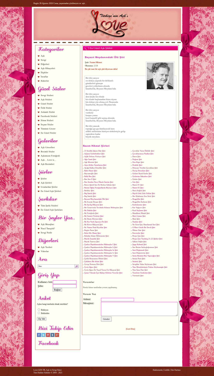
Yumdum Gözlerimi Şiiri (141, 273)
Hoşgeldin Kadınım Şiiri (141, 202)
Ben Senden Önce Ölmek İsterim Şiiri (98, 182)
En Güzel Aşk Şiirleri (51, 191)
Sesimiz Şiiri (137, 261)
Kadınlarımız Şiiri (139, 205)
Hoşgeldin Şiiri (138, 199)
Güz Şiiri (135, 182)
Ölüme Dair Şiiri (138, 230)
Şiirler (44, 178)
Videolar (45, 251)
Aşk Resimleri (47, 164)
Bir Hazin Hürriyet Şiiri (93, 219)
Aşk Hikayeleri (48, 68)
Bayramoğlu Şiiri (90, 173)
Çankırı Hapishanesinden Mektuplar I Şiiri (100, 244)
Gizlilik (167, 370)
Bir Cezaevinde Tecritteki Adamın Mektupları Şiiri (103, 208)
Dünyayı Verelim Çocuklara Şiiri (145, 168)
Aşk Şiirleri (46, 183)
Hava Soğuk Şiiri (139, 191)
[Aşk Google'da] (57, 336)
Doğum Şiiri (137, 159)
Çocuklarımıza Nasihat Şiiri (142, 154)
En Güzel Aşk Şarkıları (52, 210)
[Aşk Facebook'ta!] (39, 336)
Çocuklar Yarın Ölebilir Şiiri (143, 151)
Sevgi (43, 60)
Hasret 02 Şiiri (137, 188)
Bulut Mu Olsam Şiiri (92, 233)
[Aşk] (107, 43)
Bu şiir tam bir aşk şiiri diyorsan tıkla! (101, 69)
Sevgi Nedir (46, 233)
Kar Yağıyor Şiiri (139, 208)
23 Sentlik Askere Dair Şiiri (94, 151)
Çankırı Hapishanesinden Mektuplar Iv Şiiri (101, 253)
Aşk (43, 56)
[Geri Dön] (130, 329)
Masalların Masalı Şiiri (141, 213)
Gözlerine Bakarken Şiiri (141, 176)
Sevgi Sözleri (47, 95)
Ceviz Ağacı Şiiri (90, 267)
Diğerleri (45, 64)
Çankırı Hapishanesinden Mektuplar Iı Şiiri (100, 247)
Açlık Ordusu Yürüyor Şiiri (94, 156)
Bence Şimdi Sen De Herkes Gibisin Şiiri (100, 185)
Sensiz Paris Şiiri (138, 259)
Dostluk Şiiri (137, 165)
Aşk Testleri (46, 247)
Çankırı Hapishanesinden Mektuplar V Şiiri (101, 256)
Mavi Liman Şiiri (139, 216)
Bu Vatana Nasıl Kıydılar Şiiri (95, 227)
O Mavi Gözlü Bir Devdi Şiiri (143, 227)
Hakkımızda (157, 370)
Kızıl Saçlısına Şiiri (139, 210)
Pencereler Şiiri (138, 233)
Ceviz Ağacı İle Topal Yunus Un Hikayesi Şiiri (102, 270)
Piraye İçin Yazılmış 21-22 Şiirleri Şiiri (147, 239)
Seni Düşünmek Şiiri (140, 250)
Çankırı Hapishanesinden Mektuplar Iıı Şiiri (101, 250)
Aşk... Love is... (48, 160)
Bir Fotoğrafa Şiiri (91, 213)
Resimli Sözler (48, 151)
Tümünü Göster (48, 129)
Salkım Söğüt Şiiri (139, 242)
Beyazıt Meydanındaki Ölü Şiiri (105, 57)
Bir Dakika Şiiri (90, 210)
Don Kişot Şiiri (138, 162)
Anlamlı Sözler (48, 112)
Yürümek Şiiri (137, 276)
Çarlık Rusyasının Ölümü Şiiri (95, 259)
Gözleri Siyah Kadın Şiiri (142, 173)
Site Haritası (176, 370)
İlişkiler (44, 72)
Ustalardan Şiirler (49, 187)
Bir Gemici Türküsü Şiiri (93, 216)
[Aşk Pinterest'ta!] (48, 336)
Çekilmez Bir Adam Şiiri (93, 261)
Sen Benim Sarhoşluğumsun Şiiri (145, 247)
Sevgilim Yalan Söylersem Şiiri (144, 264)
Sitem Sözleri (47, 120)
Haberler (45, 81)
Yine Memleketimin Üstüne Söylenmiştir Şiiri (149, 267)
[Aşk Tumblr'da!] (52, 336)
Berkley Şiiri (89, 191)
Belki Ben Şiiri (89, 176)
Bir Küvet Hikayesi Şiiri (93, 225)
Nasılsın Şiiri (137, 222)
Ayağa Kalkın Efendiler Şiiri (95, 168)
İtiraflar (44, 77)
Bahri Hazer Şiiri (90, 171)
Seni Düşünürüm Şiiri (140, 253)
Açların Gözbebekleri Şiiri (94, 154)
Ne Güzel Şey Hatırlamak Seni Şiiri (145, 225)
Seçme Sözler (47, 124)
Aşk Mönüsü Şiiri (91, 162)
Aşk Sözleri (46, 99)
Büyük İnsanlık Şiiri (92, 239)
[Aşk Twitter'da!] (43, 336)
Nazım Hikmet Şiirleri (96, 145)
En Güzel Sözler (48, 133)
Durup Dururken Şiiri (140, 171)
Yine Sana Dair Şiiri (140, 270)
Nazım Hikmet (96, 62)
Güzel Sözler (47, 104)
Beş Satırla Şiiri (90, 193)
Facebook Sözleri (49, 116)
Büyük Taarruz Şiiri (91, 242)
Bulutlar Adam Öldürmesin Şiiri (96, 236)
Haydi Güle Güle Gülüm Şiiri (143, 193)
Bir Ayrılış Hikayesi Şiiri (93, 205)
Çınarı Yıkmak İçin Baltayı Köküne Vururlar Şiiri (103, 273)
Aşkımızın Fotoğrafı (50, 156)
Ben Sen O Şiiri (90, 179)
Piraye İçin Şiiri (138, 236)
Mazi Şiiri (136, 219)
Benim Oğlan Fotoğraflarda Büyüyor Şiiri (100, 188)
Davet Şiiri (136, 156)
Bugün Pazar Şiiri (91, 230)
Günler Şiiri (136, 179)
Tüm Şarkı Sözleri (49, 206)
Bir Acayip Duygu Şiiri (93, 202)
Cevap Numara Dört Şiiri (93, 264)
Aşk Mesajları (47, 224)
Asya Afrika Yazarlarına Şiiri (95, 165)
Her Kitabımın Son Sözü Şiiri (143, 196)
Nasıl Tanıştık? (48, 228)
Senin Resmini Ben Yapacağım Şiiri (146, 256)
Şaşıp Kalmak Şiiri (139, 244)
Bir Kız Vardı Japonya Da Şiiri (96, 222)
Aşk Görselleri (48, 147)
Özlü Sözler (46, 108)
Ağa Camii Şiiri (90, 159)
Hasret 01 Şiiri (137, 185)
